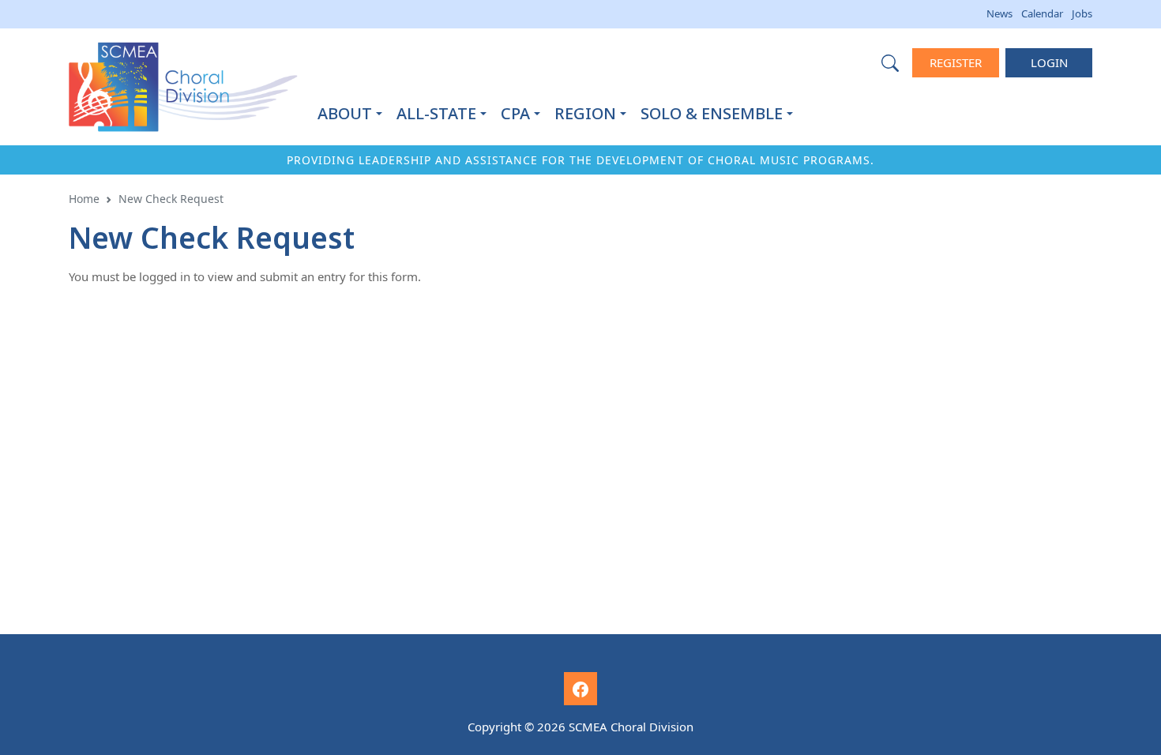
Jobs (1082, 13)
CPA (515, 113)
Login (1049, 62)
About (344, 113)
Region (585, 113)
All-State (436, 113)
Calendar (1042, 13)
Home (84, 198)
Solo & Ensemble (712, 113)
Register (956, 62)
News (999, 13)
